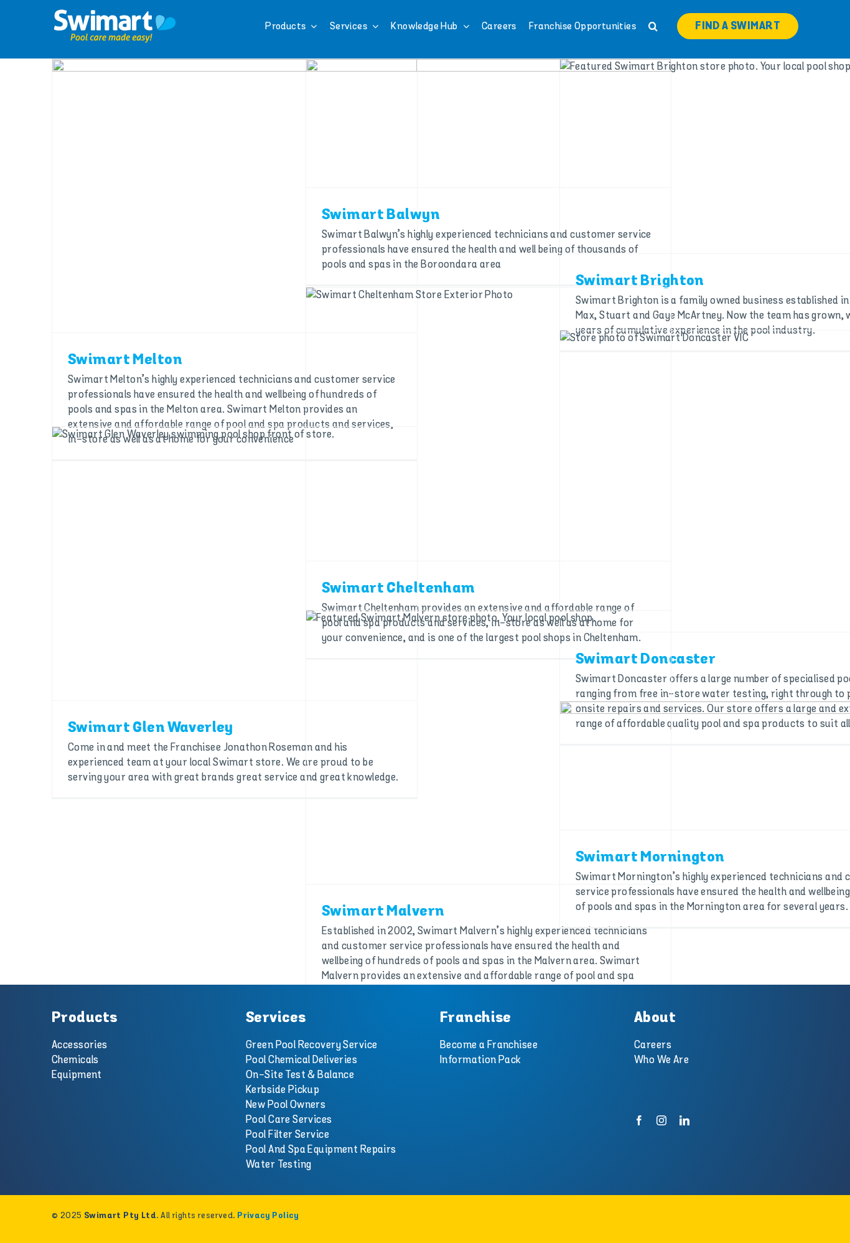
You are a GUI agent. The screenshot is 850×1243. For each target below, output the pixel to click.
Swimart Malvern (383, 911)
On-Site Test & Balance (300, 1075)
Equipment (77, 1075)
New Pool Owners (285, 1105)
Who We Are (661, 1060)
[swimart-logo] (114, 12)
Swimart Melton (125, 360)
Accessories (80, 1045)
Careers (652, 1045)
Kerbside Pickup (282, 1090)
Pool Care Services (289, 1120)
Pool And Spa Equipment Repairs (321, 1149)
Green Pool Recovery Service (311, 1045)
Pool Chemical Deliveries (301, 1060)
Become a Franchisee (489, 1045)
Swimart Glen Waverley (150, 728)
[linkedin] (684, 1120)
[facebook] (639, 1120)
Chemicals (75, 1060)
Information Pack (480, 1060)
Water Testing (279, 1164)
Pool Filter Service (287, 1135)
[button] (653, 26)
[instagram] (661, 1120)
